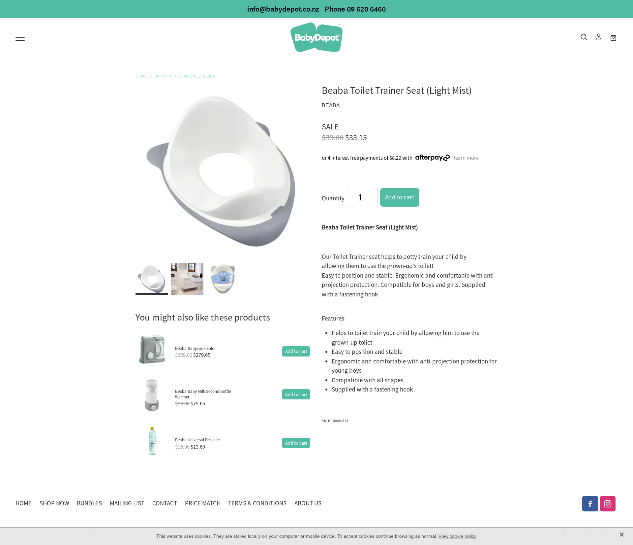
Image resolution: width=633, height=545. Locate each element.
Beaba (209, 76)
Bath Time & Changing (175, 76)
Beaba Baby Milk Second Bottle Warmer (203, 394)
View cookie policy (457, 536)
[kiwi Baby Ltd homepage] (316, 37)
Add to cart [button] (399, 197)
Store (142, 76)
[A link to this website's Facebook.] (590, 504)
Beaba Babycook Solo (194, 348)
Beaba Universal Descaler (197, 440)
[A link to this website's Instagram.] (608, 504)
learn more (466, 157)
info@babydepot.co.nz (283, 9)
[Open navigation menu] (90, 37)
